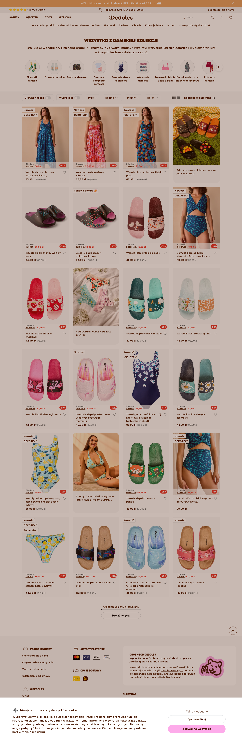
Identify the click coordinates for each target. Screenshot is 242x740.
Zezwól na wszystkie (196, 728)
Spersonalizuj (197, 719)
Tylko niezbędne (197, 711)
